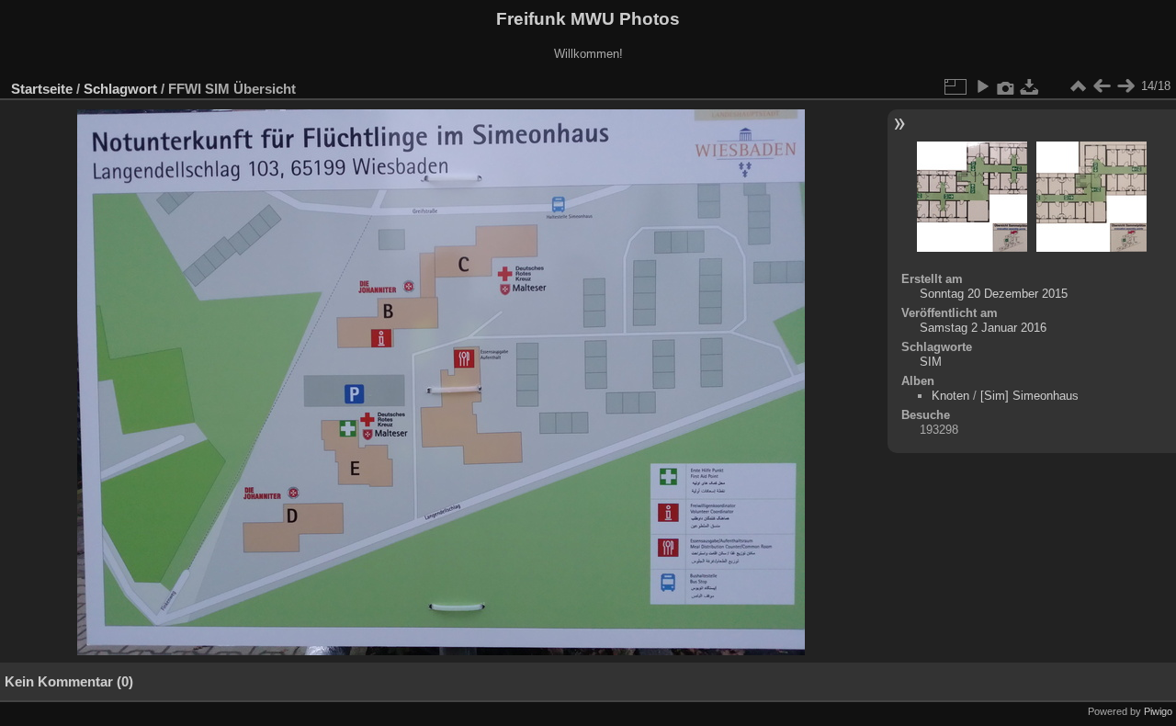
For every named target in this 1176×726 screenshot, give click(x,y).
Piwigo (1158, 711)
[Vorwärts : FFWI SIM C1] (1125, 86)
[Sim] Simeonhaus (1029, 396)
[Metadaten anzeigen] (1006, 86)
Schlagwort (120, 88)
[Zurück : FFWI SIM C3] (1102, 86)
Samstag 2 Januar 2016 (983, 328)
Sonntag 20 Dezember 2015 (994, 294)
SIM (931, 362)
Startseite (42, 88)
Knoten (950, 396)
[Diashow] (982, 86)
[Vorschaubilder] (1078, 86)
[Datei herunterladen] (1030, 86)
